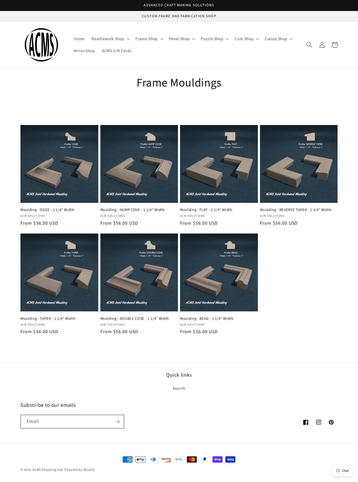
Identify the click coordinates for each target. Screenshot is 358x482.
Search (179, 388)
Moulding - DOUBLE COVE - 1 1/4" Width (134, 318)
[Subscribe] (117, 422)
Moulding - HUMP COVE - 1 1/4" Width (132, 210)
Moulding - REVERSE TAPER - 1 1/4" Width (296, 210)
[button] (110, 39)
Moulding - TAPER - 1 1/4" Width (47, 318)
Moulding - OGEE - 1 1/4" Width (47, 210)
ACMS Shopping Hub (47, 470)
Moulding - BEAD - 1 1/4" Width (207, 318)
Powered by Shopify (79, 470)
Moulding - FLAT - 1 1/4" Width (206, 210)
